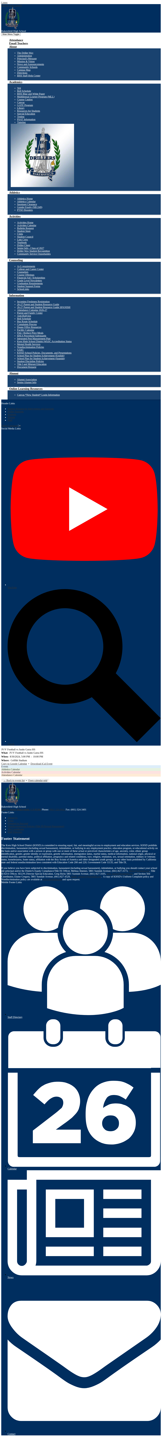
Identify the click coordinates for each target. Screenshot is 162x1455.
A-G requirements (26, 266)
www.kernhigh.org (52, 879)
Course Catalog (25, 99)
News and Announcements (30, 64)
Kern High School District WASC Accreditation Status (44, 341)
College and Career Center (30, 269)
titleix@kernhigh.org (139, 871)
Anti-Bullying (24, 315)
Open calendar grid (37, 780)
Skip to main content (11, 5)
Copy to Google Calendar (14, 763)
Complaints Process (27, 324)
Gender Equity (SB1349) (29, 207)
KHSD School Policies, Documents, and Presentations (44, 352)
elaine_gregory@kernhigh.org (86, 876)
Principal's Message (27, 58)
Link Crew (22, 239)
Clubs (20, 234)
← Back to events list (14, 780)
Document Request (26, 367)
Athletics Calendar (26, 201)
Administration (24, 55)
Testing (20, 116)
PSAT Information (26, 119)
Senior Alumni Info (26, 382)
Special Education (26, 113)
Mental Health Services (28, 344)
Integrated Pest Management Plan (33, 338)
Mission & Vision (26, 61)
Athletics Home (25, 198)
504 (19, 88)
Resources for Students (28, 111)
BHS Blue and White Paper (31, 93)
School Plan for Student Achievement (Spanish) (41, 358)
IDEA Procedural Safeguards (31, 335)
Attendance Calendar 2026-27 (32, 310)
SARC (20, 350)
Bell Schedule (24, 91)
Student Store (24, 231)
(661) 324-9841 (57, 809)
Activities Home (25, 222)
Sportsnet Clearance (27, 204)
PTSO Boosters (25, 210)
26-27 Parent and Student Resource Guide (38, 304)
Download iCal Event (41, 763)
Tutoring (21, 122)
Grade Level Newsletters (29, 280)
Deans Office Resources (29, 327)
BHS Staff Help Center (28, 75)
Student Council (25, 236)
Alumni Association (27, 379)
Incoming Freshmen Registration (33, 301)
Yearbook (22, 242)
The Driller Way (25, 53)
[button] (13, 46)
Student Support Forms (28, 286)
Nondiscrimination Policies (30, 347)
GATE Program (25, 105)
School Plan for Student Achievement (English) (40, 355)
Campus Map (24, 70)
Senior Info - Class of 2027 (30, 248)
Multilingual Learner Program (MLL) (35, 96)
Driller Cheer (23, 245)
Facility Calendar (25, 330)
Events (4, 766)
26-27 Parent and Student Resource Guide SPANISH (43, 307)
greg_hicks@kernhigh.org (120, 873)
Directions (22, 72)
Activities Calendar (26, 225)
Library (21, 108)
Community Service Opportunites (34, 253)
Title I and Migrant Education (32, 364)
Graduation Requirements (30, 283)
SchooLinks (23, 289)
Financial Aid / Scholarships (31, 277)
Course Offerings (25, 275)
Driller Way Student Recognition (33, 251)
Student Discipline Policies (30, 361)
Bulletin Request (25, 228)
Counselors (22, 272)
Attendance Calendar (11, 775)
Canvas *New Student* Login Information (38, 395)
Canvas (21, 102)
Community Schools (27, 67)
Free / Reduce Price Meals (30, 333)
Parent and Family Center (30, 313)
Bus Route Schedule (27, 321)
